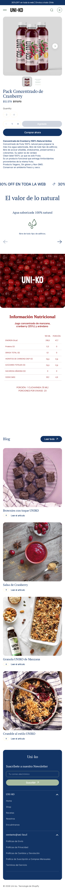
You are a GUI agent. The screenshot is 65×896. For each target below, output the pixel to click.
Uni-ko (14, 886)
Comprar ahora (32, 132)
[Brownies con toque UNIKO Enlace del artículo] (32, 477)
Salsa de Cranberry (15, 584)
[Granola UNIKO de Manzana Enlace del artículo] (32, 626)
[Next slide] (59, 241)
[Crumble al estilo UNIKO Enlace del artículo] (32, 700)
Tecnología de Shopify (28, 886)
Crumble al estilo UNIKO (19, 733)
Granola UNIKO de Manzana (21, 659)
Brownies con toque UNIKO (21, 510)
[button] (5, 10)
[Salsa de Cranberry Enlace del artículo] (32, 551)
